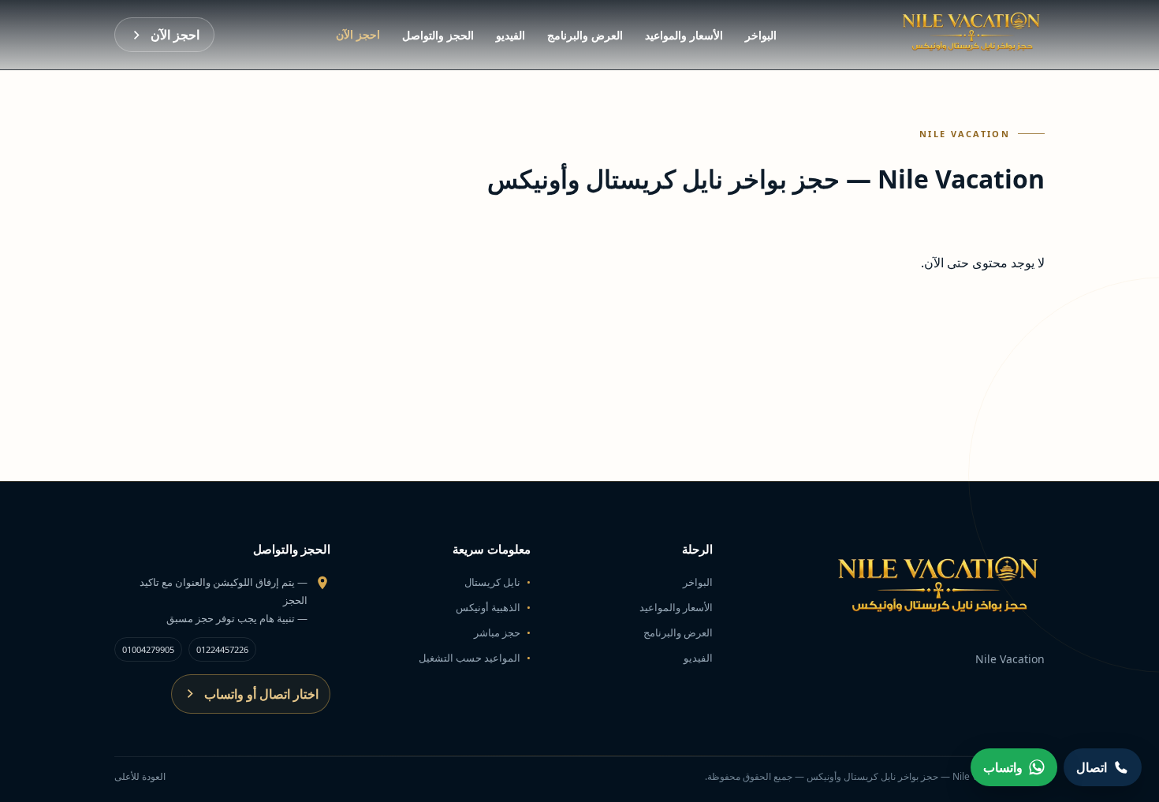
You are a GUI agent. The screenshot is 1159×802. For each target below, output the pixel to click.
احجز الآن (358, 34)
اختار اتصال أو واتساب (261, 694)
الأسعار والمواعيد (684, 35)
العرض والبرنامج (585, 35)
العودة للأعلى (140, 776)
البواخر (761, 35)
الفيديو (510, 35)
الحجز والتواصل (438, 35)
